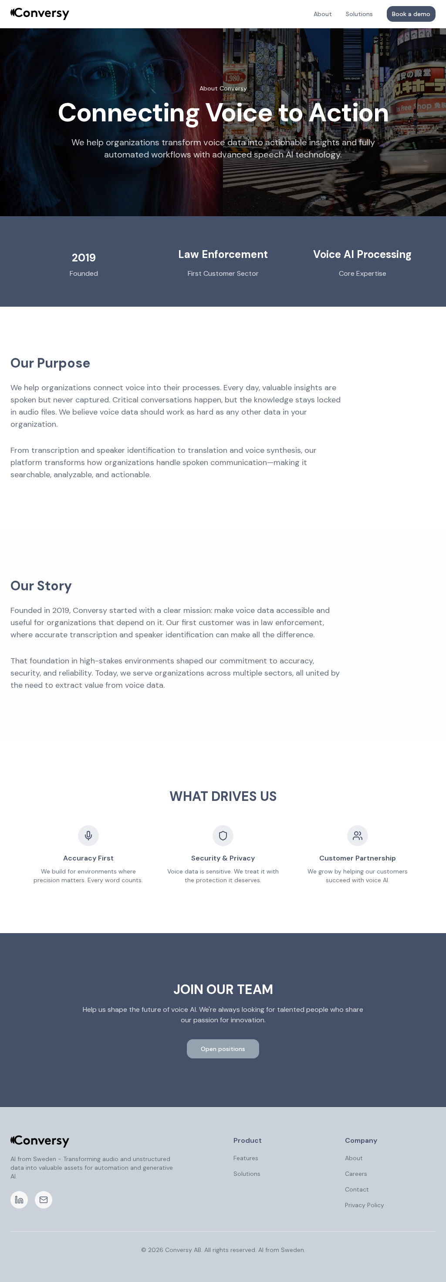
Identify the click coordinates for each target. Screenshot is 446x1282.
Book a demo (411, 14)
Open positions (223, 1049)
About (323, 14)
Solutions (359, 14)
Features (245, 1158)
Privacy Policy (364, 1205)
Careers (356, 1174)
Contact (357, 1189)
